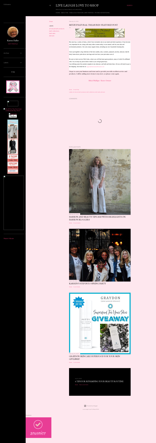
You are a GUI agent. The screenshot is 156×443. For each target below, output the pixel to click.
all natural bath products (56, 29)
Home (58, 13)
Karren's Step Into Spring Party (87, 283)
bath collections (54, 31)
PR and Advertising (102, 13)
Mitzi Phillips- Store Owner (100, 81)
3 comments (76, 287)
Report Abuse (9, 238)
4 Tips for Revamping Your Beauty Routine (99, 381)
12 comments (76, 223)
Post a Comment (83, 384)
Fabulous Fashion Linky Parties (81, 13)
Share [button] (51, 21)
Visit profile (13, 44)
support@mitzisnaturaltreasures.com (95, 66)
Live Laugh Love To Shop (77, 5)
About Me (64, 13)
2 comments (76, 362)
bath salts (52, 33)
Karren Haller (13, 40)
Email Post (76, 89)
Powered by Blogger (92, 405)
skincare (51, 36)
